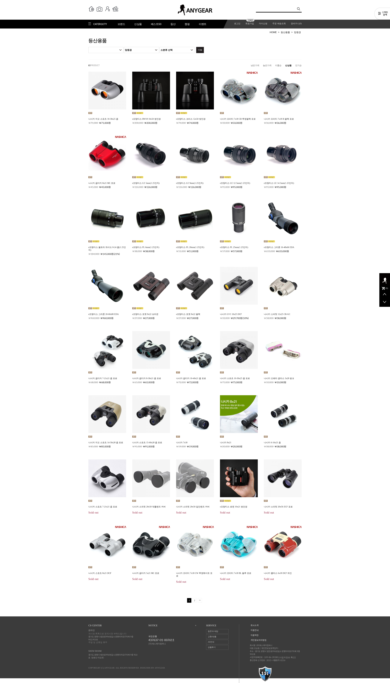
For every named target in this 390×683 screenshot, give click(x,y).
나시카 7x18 (181, 442)
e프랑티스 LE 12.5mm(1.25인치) (235, 183)
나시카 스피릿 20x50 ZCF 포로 (278, 507)
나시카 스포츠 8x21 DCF (99, 573)
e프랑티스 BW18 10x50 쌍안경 (146, 119)
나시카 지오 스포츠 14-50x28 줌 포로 (105, 442)
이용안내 (255, 630)
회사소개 (255, 625)
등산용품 (285, 32)
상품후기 (212, 647)
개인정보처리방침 (258, 640)
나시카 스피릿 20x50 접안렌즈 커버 (192, 507)
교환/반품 (212, 636)
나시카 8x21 (225, 442)
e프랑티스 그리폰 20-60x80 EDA (103, 314)
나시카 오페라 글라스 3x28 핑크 (279, 378)
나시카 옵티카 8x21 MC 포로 (101, 183)
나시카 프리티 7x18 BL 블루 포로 (235, 573)
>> (200, 600)
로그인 (237, 23)
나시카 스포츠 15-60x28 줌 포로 (147, 442)
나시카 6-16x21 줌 (272, 442)
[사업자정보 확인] (287, 657)
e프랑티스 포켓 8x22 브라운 (145, 314)
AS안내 (211, 642)
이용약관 (255, 635)
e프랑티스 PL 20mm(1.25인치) (190, 247)
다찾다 (382, 14)
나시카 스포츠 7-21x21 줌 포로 (102, 507)
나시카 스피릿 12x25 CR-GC (277, 314)
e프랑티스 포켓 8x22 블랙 (188, 314)
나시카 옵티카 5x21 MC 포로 (145, 573)
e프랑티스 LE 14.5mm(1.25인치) (279, 183)
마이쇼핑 (263, 23)
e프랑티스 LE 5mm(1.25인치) (146, 183)
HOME (273, 32)
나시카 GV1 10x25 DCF (231, 314)
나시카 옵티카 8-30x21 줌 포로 (146, 378)
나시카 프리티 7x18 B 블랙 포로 (279, 119)
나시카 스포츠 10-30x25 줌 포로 (235, 378)
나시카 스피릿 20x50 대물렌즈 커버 (149, 507)
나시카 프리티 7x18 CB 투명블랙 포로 (238, 119)
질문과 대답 (213, 631)
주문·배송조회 (279, 23)
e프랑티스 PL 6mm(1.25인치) (145, 247)
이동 (200, 50)
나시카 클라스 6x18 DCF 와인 (278, 573)
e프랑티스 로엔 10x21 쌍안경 (233, 507)
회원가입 (249, 23)
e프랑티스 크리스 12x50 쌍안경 (191, 119)
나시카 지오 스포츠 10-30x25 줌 (103, 119)
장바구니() (296, 23)
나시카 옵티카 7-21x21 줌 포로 (102, 378)
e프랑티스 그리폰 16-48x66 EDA (279, 247)
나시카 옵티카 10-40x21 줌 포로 (191, 378)
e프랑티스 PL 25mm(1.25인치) (234, 247)
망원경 (297, 32)
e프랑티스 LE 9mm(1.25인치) (190, 183)
